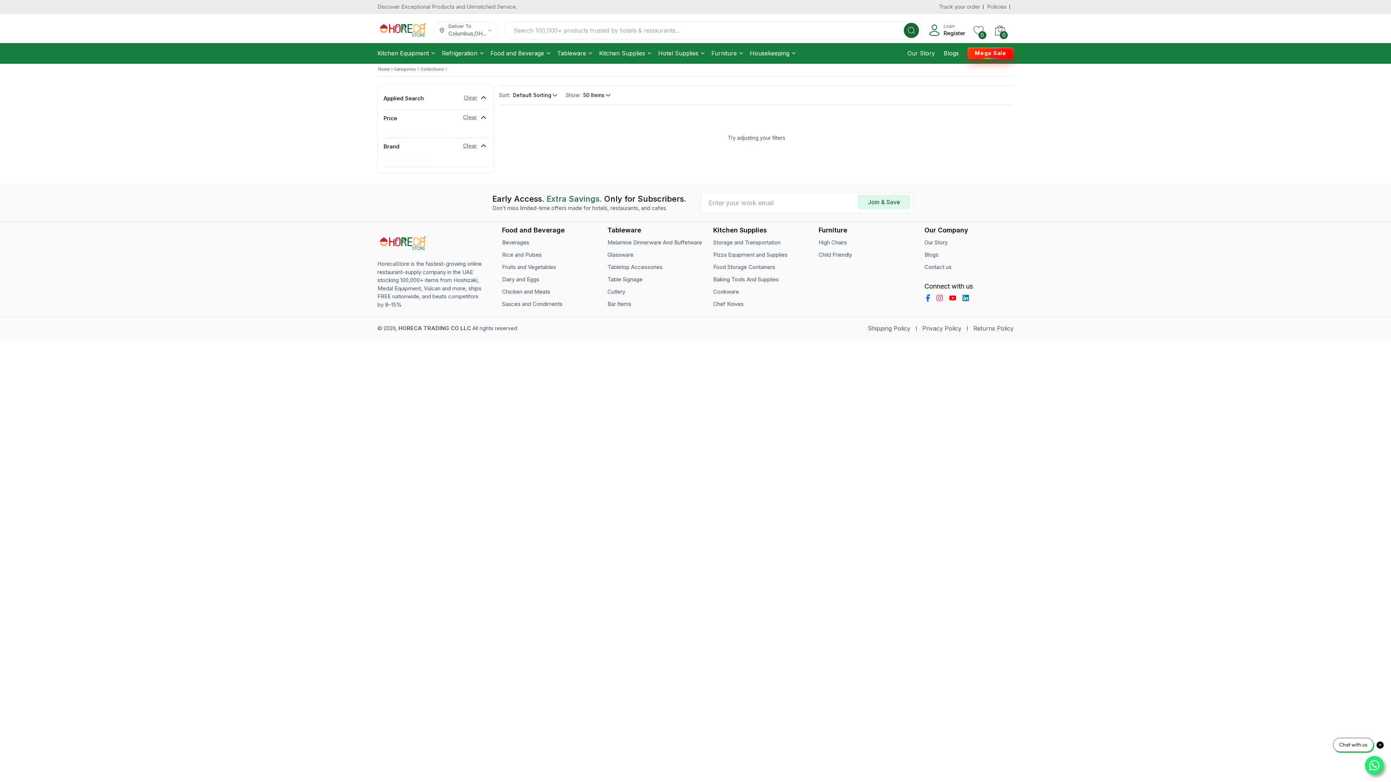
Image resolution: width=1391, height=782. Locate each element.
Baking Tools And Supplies (746, 279)
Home (384, 69)
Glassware (620, 254)
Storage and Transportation (747, 242)
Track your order (959, 6)
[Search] (911, 30)
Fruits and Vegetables (529, 267)
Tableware (571, 53)
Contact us (938, 267)
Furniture (724, 53)
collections (432, 69)
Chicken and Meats (526, 291)
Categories (405, 69)
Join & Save (884, 202)
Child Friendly (835, 254)
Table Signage (625, 279)
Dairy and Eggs (520, 279)
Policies (997, 6)
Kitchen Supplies (622, 53)
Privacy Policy (941, 328)
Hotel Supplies (678, 53)
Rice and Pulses (522, 254)
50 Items (594, 95)
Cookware (726, 291)
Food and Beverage (517, 53)
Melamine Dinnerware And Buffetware (654, 242)
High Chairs (833, 242)
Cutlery (616, 291)
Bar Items (619, 303)
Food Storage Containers (744, 267)
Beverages (515, 242)
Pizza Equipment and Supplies (750, 254)
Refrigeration (459, 53)
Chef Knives (728, 303)
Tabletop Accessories (635, 267)
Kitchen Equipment (403, 53)
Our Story (921, 53)
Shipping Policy (889, 328)
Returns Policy (993, 328)
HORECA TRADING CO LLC (434, 328)
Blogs (951, 53)
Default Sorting (532, 95)
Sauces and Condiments (532, 303)
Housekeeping (769, 53)
